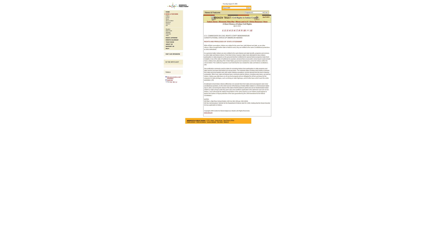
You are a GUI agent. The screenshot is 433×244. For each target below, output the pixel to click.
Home (265, 21)
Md (174, 82)
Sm (171, 82)
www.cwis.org (208, 113)
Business (168, 22)
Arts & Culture (169, 20)
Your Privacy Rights (228, 120)
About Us (226, 122)
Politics (168, 16)
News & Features (201, 122)
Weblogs (168, 32)
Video (167, 35)
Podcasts (168, 34)
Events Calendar (211, 122)
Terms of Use (218, 120)
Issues (167, 17)
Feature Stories (212, 21)
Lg (176, 82)
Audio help (170, 80)
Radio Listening (191, 122)
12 (251, 30)
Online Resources (256, 21)
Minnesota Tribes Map (226, 21)
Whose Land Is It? (242, 21)
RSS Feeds (169, 30)
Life (167, 25)
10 (245, 30)
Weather (168, 29)
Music (167, 19)
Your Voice (220, 122)
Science (168, 24)
